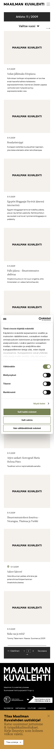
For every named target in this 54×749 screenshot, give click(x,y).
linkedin (42, 708)
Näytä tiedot (39, 403)
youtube (31, 708)
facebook (8, 708)
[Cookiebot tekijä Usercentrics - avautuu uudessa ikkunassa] (39, 319)
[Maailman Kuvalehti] (27, 680)
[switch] (47, 375)
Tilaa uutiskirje (12, 742)
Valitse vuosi (27, 26)
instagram (20, 708)
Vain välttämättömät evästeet (27, 428)
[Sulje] (49, 716)
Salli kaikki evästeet (27, 412)
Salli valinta (27, 420)
